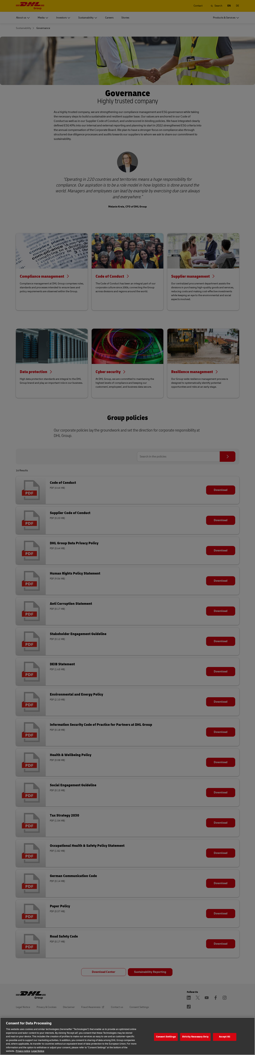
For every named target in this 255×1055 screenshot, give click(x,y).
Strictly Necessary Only (195, 1036)
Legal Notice (37, 1051)
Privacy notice (23, 1051)
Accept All (224, 1036)
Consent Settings (166, 1036)
